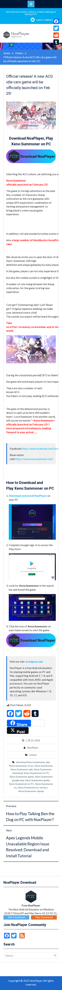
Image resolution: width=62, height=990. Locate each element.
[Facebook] (56, 21)
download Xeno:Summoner (30, 762)
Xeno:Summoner (43, 765)
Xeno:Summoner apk (22, 769)
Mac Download (44, 917)
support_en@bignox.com (47, 19)
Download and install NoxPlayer (28, 495)
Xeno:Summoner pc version (32, 787)
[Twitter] (56, 28)
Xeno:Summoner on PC (21, 783)
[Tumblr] (56, 42)
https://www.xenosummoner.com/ (34, 458)
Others (33, 754)
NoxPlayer (32, 747)
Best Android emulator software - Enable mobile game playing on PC (31, 13)
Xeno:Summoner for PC (36, 772)
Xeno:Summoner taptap (31, 791)
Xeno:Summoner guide (37, 780)
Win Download (16, 917)
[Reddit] (56, 35)
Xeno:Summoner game (21, 776)
